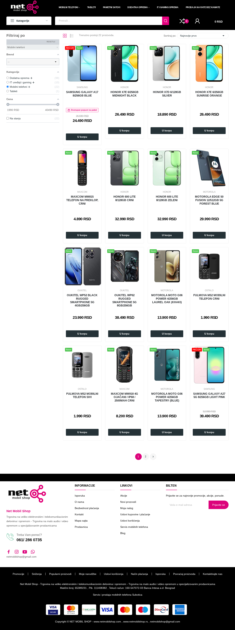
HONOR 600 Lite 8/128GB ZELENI (167, 198)
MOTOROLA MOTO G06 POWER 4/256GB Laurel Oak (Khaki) (166, 299)
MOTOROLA (209, 192)
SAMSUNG (82, 87)
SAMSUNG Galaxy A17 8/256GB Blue (82, 93)
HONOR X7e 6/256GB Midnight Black (124, 93)
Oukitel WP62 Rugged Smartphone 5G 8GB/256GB (124, 300)
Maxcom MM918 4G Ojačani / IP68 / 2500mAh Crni (124, 397)
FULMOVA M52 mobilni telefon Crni (209, 297)
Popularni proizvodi (60, 574)
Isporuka (80, 495)
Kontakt (79, 514)
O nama (79, 501)
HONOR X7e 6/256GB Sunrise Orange (209, 93)
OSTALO (209, 290)
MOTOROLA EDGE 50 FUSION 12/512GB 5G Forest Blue (209, 200)
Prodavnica (81, 526)
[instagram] (17, 552)
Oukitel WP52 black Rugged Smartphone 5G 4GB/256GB (82, 300)
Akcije (123, 495)
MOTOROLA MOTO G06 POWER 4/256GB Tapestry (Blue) (166, 397)
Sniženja (37, 574)
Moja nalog (126, 508)
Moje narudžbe (87, 574)
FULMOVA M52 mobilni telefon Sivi (82, 395)
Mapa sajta (81, 520)
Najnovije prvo (203, 35)
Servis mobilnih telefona (134, 526)
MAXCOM (82, 192)
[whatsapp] (33, 552)
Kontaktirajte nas (212, 574)
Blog (122, 533)
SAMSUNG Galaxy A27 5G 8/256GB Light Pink (209, 395)
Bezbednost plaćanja (87, 508)
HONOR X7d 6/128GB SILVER (167, 93)
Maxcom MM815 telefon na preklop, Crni (82, 200)
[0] (182, 21)
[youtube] (25, 552)
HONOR (124, 87)
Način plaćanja (139, 574)
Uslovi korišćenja (130, 520)
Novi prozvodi (128, 501)
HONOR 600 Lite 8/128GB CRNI (124, 198)
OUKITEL (82, 290)
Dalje (153, 456)
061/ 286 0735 (29, 540)
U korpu (82, 136)
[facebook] (8, 552)
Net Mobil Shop (18, 511)
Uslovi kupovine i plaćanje (135, 514)
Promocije (18, 574)
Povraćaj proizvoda (184, 574)
